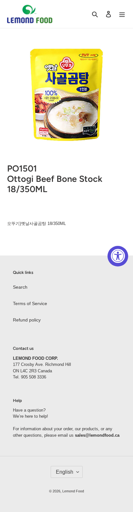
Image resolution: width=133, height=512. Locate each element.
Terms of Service (30, 303)
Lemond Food (73, 491)
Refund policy (27, 319)
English (64, 472)
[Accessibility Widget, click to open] (117, 256)
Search (20, 287)
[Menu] (122, 14)
